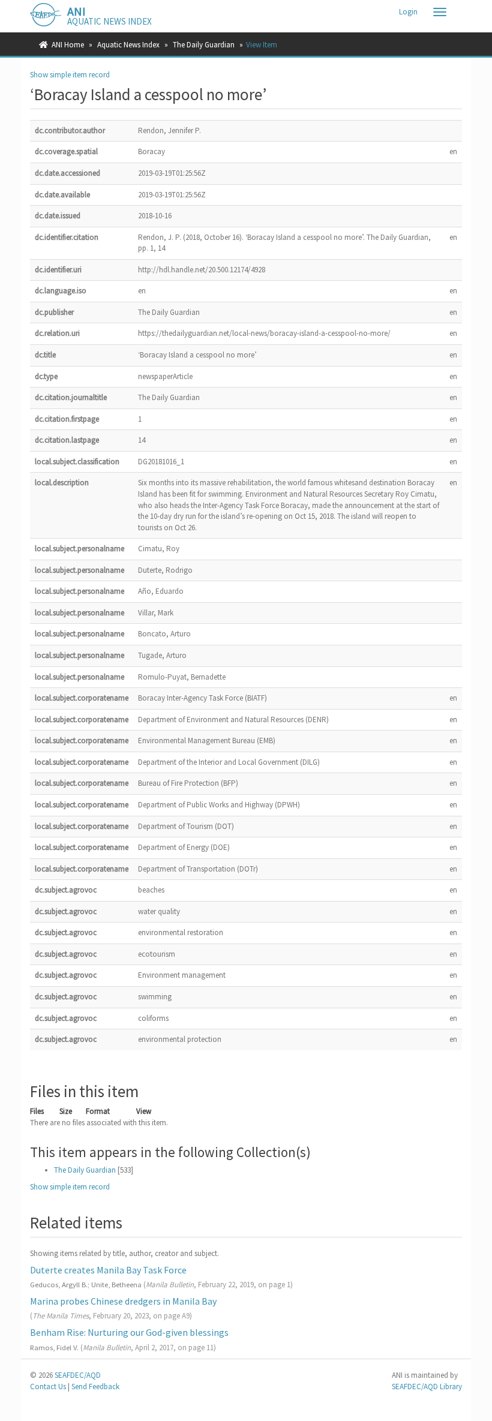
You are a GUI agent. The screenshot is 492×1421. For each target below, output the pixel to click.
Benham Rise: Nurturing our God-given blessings (129, 1332)
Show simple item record (70, 75)
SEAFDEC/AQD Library (427, 1386)
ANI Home (68, 45)
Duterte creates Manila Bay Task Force (108, 1270)
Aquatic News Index (128, 45)
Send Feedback (95, 1386)
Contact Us (48, 1386)
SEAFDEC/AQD (78, 1375)
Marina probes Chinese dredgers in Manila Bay (123, 1301)
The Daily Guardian (204, 45)
